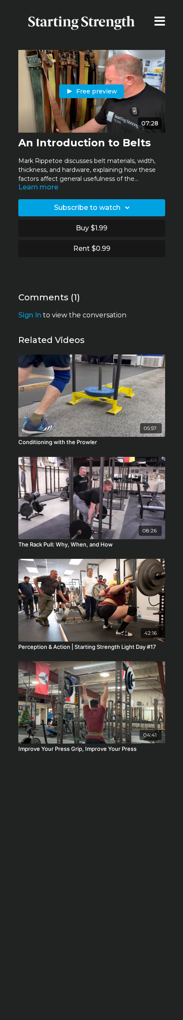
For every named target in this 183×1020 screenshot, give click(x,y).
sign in (29, 315)
